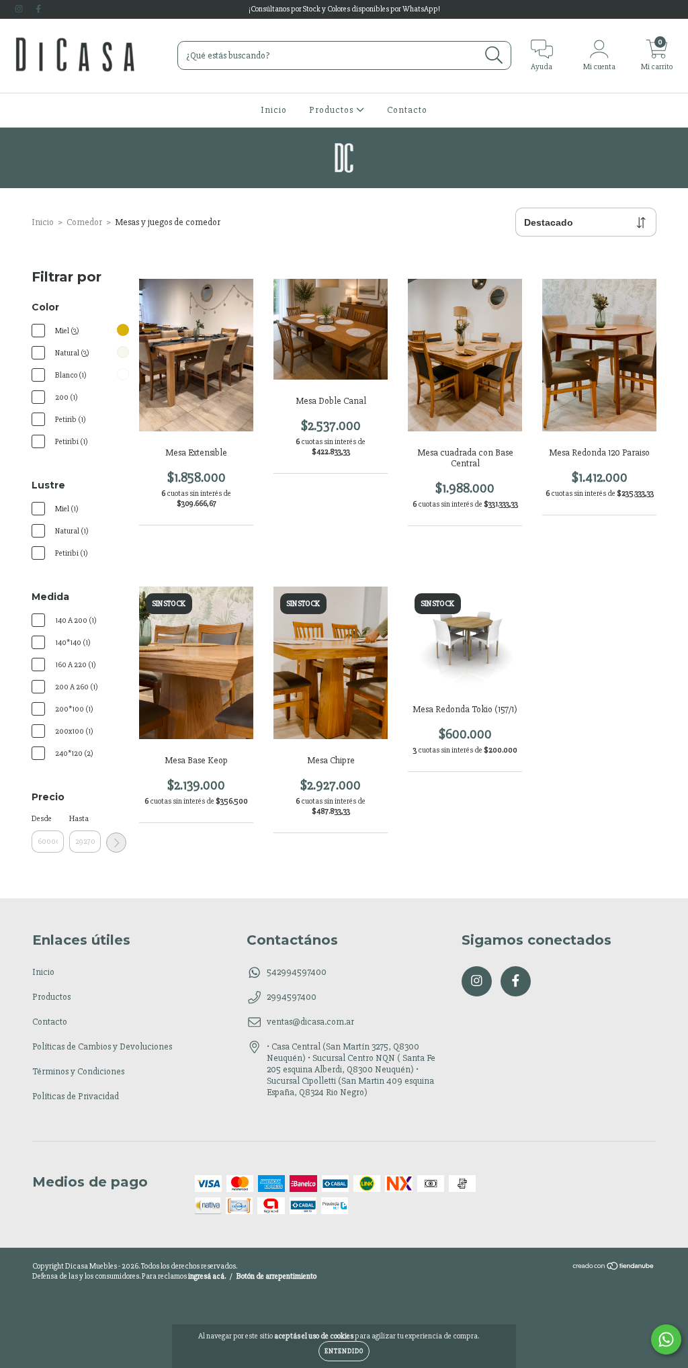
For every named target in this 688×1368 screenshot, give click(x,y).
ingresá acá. (207, 1276)
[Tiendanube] (614, 1268)
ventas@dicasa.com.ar (310, 1021)
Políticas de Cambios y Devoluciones (102, 1046)
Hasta (79, 819)
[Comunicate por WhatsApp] (666, 1339)
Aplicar (116, 842)
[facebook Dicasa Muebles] (38, 9)
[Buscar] (494, 55)
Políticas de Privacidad (75, 1096)
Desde (42, 819)
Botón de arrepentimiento (276, 1276)
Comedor (84, 222)
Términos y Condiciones (78, 1071)
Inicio (274, 110)
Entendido (344, 1351)
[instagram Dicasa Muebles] (20, 9)
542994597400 (297, 972)
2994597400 (291, 996)
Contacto (407, 110)
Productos (332, 110)
